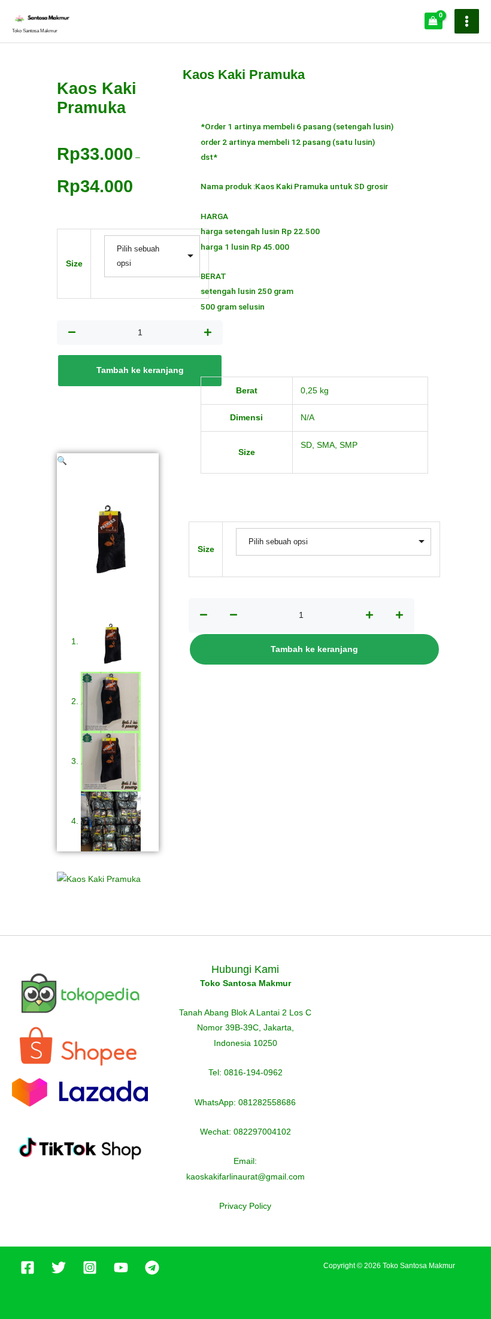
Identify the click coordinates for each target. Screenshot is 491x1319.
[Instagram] (90, 1267)
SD (306, 445)
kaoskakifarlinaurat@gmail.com (245, 1176)
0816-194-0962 (253, 1072)
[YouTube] (121, 1267)
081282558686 (267, 1102)
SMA (326, 445)
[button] (62, 460)
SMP (348, 445)
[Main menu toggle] (467, 21)
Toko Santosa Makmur (34, 31)
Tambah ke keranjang (140, 370)
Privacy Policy (245, 1206)
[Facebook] (27, 1267)
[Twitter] (58, 1267)
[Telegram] (152, 1267)
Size (74, 263)
